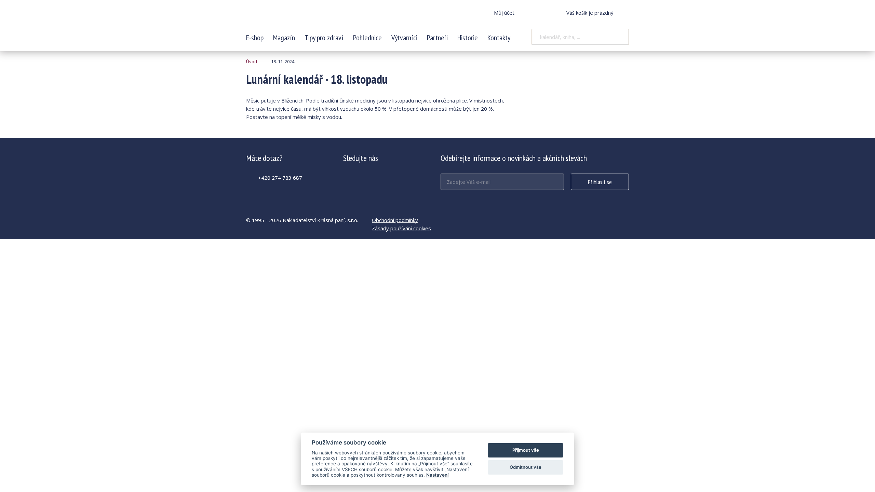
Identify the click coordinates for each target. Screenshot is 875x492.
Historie (467, 37)
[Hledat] (619, 36)
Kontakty (498, 37)
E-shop (255, 37)
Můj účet (504, 12)
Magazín (284, 37)
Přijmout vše (525, 450)
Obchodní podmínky (395, 220)
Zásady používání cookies (401, 228)
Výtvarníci (404, 37)
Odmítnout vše (525, 467)
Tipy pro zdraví (324, 37)
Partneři (437, 37)
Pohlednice (367, 37)
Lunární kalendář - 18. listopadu (291, 17)
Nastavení (437, 475)
